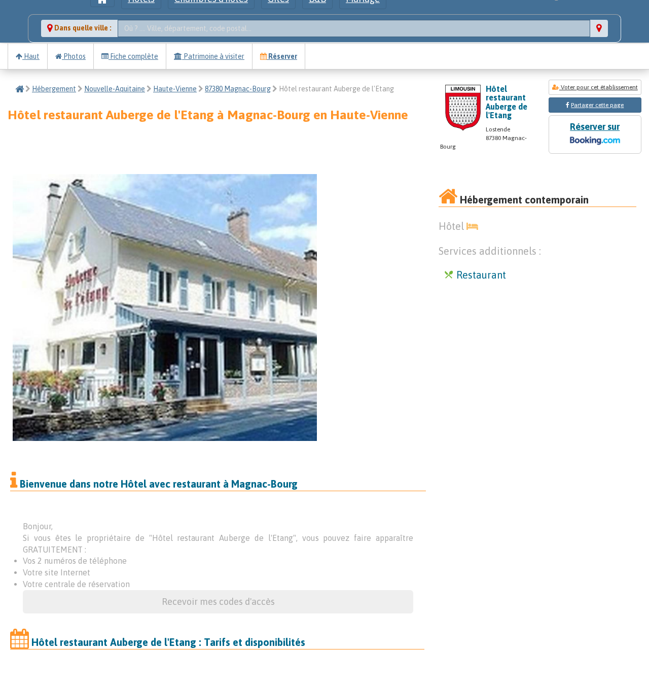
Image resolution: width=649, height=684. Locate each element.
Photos (74, 56)
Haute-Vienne (175, 89)
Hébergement (54, 89)
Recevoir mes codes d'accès (218, 601)
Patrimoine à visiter (213, 56)
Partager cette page (597, 105)
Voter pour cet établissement (598, 87)
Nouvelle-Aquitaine (114, 89)
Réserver (282, 56)
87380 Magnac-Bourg (238, 89)
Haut (31, 56)
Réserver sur (595, 126)
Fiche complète (133, 56)
